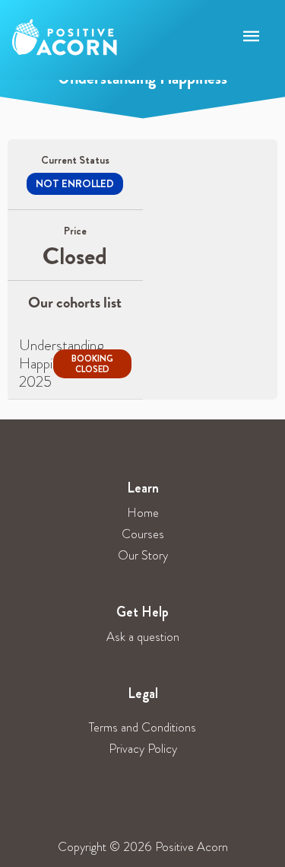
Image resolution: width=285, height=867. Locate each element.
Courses (143, 534)
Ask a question (142, 636)
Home (143, 512)
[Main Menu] (251, 36)
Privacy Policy (143, 748)
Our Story (143, 555)
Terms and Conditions (142, 727)
